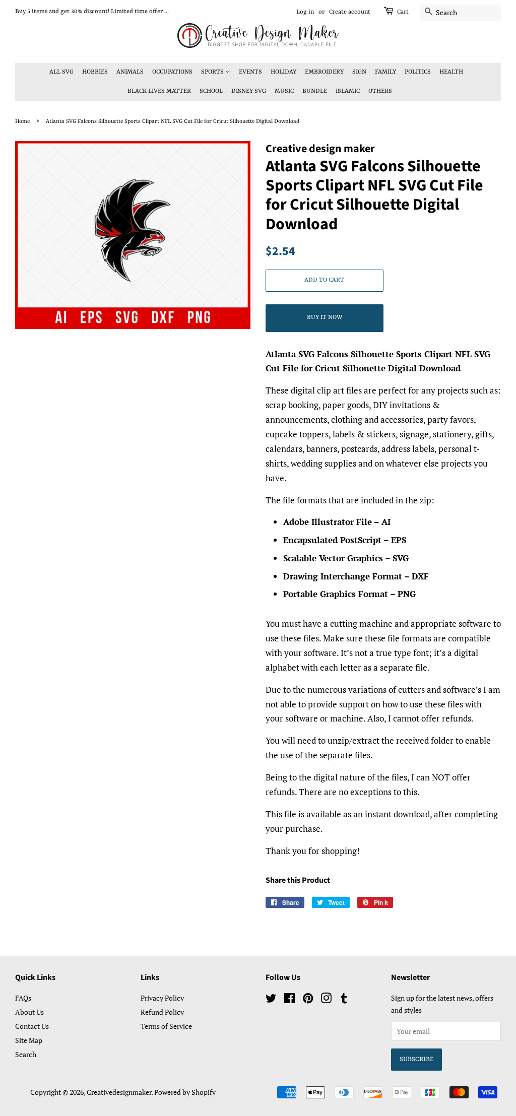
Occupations (172, 72)
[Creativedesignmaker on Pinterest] (307, 1000)
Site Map (28, 1040)
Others (380, 91)
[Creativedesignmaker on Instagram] (326, 1000)
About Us (29, 1012)
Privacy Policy (162, 998)
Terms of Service (166, 1026)
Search (25, 1054)
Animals (130, 72)
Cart (403, 12)
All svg (61, 72)
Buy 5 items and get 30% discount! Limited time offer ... (92, 11)
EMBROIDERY (324, 72)
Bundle (314, 91)
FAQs (23, 998)
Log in (305, 12)
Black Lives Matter (159, 91)
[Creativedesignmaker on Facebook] (289, 1000)
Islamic (348, 91)
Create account (349, 12)
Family (385, 72)
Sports (213, 72)
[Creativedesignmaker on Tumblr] (344, 1000)
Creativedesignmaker (119, 1092)
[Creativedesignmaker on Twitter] (271, 1000)
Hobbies (95, 72)
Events (250, 72)
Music (284, 91)
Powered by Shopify (185, 1092)
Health (451, 72)
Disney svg (248, 91)
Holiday (283, 72)
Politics (418, 72)
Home (22, 121)
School (211, 91)
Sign (359, 72)
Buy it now (324, 317)
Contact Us (32, 1026)
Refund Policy (162, 1012)
